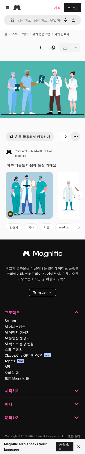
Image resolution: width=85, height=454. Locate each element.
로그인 (72, 7)
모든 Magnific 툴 (17, 378)
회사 (8, 404)
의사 (31, 227)
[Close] (78, 447)
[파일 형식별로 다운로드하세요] (75, 47)
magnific (20, 155)
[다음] (65, 136)
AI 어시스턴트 (15, 326)
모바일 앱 (12, 372)
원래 (27, 63)
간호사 (14, 227)
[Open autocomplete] (10, 20)
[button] (42, 292)
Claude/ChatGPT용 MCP (27, 355)
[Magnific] (42, 254)
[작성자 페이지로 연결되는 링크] (9, 153)
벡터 (25, 34)
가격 (57, 7)
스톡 (15, 34)
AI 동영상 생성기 (17, 337)
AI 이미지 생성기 (17, 332)
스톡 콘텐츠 (13, 349)
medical (64, 227)
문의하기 (12, 417)
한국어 (42, 293)
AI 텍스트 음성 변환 (19, 343)
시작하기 (12, 390)
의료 (46, 227)
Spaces (10, 320)
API (7, 366)
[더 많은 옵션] (40, 47)
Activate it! (64, 446)
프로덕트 (12, 312)
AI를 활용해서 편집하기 (32, 136)
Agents (14, 361)
